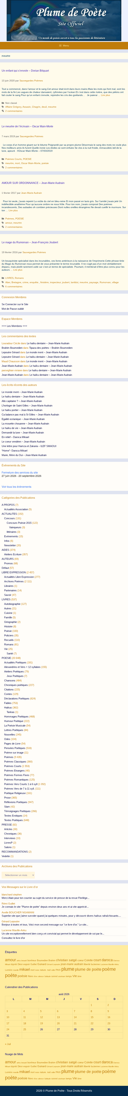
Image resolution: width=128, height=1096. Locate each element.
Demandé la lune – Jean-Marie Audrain (23, 432)
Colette (88, 960)
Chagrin (36, 106)
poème (109, 969)
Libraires (9, 585)
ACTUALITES (9, 513)
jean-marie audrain (72, 964)
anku (19, 961)
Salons (8, 847)
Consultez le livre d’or (13, 937)
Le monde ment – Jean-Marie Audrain (46, 352)
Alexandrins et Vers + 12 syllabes (22, 667)
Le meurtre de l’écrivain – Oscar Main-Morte (27, 126)
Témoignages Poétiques (17, 811)
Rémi (30, 976)
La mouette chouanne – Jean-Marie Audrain (25, 423)
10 (7, 1017)
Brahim (51, 960)
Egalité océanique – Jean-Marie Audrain (23, 419)
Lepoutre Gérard (11, 352)
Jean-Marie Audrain (12, 365)
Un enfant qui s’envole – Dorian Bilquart (25, 70)
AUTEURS (8, 558)
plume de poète (88, 969)
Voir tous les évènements (16, 487)
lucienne (95, 964)
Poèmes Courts (13, 159)
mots (37, 970)
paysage (93, 282)
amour (8, 222)
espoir (26, 964)
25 (24, 1029)
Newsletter (10, 545)
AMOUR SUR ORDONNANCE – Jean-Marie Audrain (33, 183)
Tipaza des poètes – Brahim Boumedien (50, 347)
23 (109, 1023)
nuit (49, 970)
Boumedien (42, 960)
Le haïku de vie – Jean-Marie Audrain (22, 428)
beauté (24, 961)
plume (67, 969)
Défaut (5, 567)
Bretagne (16, 282)
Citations (9, 689)
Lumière (8, 970)
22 (92, 1023)
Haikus (8, 707)
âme (80, 976)
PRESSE (7, 824)
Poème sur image (14, 752)
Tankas (10, 712)
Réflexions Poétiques (15, 802)
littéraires (11, 531)
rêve (35, 976)
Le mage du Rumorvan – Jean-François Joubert (30, 242)
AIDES (5, 549)
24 (7, 1029)
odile (53, 970)
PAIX (58, 970)
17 (7, 1023)
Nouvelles (9, 734)
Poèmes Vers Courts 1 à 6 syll (20, 784)
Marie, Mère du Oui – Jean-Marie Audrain (24, 455)
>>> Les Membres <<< (14, 326)
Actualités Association (16, 509)
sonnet (54, 976)
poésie (45, 163)
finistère (44, 282)
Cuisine (8, 612)
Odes (7, 739)
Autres (7, 608)
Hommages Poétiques (16, 716)
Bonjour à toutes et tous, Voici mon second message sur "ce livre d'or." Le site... (45, 924)
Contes (8, 694)
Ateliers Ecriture (13, 554)
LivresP (8, 842)
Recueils (9, 640)
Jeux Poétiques (15, 676)
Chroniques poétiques (16, 685)
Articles (8, 829)
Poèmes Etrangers (14, 770)
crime (25, 282)
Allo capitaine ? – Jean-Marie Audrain (22, 401)
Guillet (33, 964)
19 (41, 1023)
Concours (9, 518)
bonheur (32, 960)
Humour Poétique (13, 721)
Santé (10, 653)
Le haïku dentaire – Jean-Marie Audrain (48, 343)
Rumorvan (105, 282)
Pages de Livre (12, 743)
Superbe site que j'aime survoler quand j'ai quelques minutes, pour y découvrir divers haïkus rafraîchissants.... (61, 915)
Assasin (26, 106)
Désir (20, 964)
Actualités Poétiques (15, 662)
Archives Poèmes (14, 581)
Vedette (6, 856)
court (97, 960)
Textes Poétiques (13, 820)
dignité (14, 964)
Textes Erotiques (13, 815)
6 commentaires (13, 286)
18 (24, 1023)
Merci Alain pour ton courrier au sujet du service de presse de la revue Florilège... (45, 897)
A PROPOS (8, 504)
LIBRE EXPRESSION (14, 572)
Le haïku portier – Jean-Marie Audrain (22, 410)
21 (75, 1023)
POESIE (27, 159)
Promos (8, 563)
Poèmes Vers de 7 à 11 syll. (19, 788)
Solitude (47, 976)
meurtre (52, 106)
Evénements (11, 536)
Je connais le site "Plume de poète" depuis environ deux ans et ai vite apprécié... (45, 906)
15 (92, 1017)
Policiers (9, 635)
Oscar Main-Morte (30, 163)
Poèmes (9, 218)
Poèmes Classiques (15, 761)
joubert (66, 282)
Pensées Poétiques (14, 748)
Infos (7, 540)
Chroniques (10, 833)
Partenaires (10, 590)
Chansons (9, 680)
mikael (24, 969)
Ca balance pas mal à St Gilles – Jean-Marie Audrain (30, 414)
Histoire (8, 626)
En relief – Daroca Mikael (15, 437)
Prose (7, 797)
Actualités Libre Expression (19, 576)
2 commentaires (13, 111)
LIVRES (9, 278)
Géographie (10, 621)
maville (16, 970)
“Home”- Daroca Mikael (14, 450)
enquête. (34, 282)
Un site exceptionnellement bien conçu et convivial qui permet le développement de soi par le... (53, 933)
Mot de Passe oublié (13, 308)
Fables (8, 703)
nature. (43, 970)
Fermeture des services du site (20, 472)
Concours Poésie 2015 (19, 522)
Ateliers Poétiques (14, 671)
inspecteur (55, 282)
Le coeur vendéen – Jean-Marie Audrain (23, 441)
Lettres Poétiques (13, 730)
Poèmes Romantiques (16, 779)
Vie (6, 649)
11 (24, 1017)
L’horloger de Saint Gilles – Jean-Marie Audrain (27, 405)
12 (41, 1017)
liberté (87, 964)
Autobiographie (12, 603)
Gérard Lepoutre (53, 964)
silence (41, 976)
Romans (19, 278)
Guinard (41, 964)
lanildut (74, 282)
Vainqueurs (15, 527)
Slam (7, 806)
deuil (44, 106)
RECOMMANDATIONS (15, 851)
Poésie (8, 631)
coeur (81, 960)
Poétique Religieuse (15, 793)
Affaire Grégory (13, 106)
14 (75, 1017)
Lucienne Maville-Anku (109, 964)
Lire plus (105, 95)
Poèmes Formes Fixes (16, 775)
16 (109, 1017)
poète (11, 975)
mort (17, 163)
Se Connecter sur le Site (15, 304)
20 (58, 1023)
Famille (8, 617)
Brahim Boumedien (12, 347)
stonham (61, 976)
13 (58, 1017)
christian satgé (66, 960)
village (115, 282)
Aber (7, 282)
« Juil (8, 1044)
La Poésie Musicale (15, 725)
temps (69, 976)
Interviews (9, 838)
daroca (107, 960)
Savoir (7, 594)
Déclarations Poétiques (16, 698)
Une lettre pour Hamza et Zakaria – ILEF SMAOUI (29, 446)
